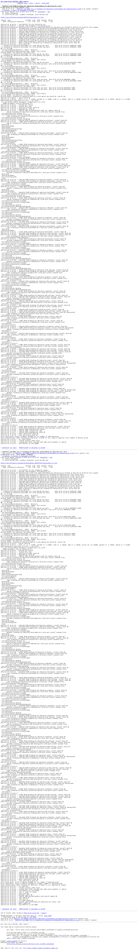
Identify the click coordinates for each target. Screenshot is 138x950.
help (25, 3)
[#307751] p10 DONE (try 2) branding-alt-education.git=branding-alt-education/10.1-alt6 (49, 9)
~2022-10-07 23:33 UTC (31, 913)
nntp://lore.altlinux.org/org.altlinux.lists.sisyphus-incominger (30, 944)
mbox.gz (33, 916)
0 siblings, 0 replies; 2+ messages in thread (18, 456)
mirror (37, 3)
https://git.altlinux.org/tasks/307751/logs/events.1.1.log (22, 17)
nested (25, 447)
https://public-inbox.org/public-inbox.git (42, 948)
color (31, 3)
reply (15, 447)
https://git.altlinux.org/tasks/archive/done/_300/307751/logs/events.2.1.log (29, 463)
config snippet (12, 941)
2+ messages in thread (37, 447)
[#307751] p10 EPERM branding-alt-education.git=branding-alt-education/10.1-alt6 (44, 453)
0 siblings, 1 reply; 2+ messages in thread (18, 10)
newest (43, 913)
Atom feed (45, 3)
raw (48, 11)
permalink (41, 11)
